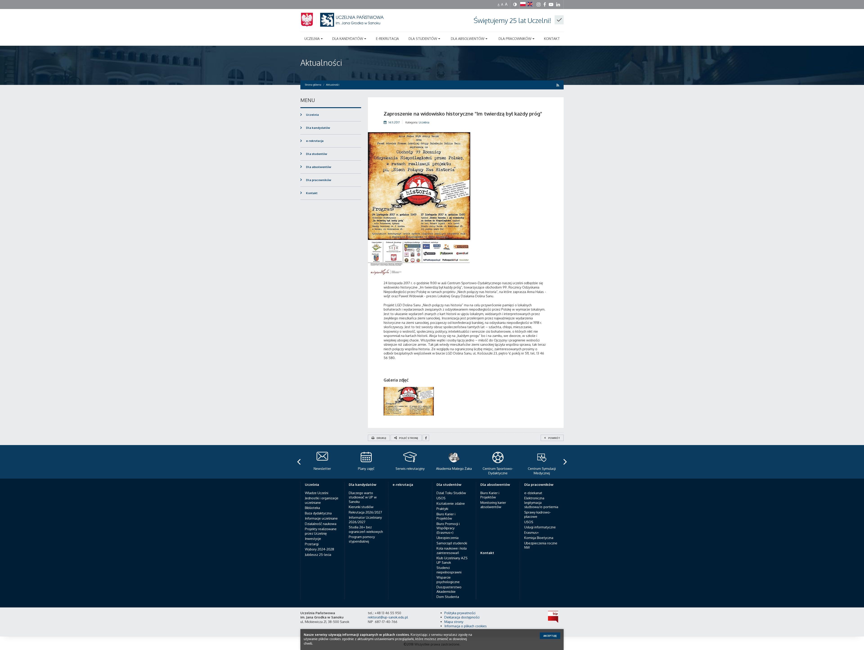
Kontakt (311, 193)
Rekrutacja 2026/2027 (365, 512)
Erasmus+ (531, 532)
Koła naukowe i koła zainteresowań (451, 550)
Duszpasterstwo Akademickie (448, 589)
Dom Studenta (447, 597)
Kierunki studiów (361, 507)
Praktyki (442, 509)
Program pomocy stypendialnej (362, 539)
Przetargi (312, 544)
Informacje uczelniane (321, 518)
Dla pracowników (318, 180)
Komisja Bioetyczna (538, 538)
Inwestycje (313, 538)
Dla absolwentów (318, 167)
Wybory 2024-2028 (319, 549)
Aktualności (321, 62)
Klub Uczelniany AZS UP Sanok (452, 560)
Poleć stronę (408, 438)
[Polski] (523, 4)
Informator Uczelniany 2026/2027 (365, 519)
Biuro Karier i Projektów (445, 516)
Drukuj (381, 438)
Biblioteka (312, 508)
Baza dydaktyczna (318, 513)
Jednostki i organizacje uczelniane (321, 500)
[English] (530, 4)
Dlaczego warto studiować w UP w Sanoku (363, 497)
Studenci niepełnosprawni (448, 570)
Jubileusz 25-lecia (318, 554)
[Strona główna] (347, 25)
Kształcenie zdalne (450, 503)
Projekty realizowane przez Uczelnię (321, 531)
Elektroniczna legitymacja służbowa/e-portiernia (541, 502)
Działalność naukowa (320, 524)
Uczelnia (424, 122)
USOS (441, 498)
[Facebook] (426, 438)
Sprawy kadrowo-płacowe (537, 514)
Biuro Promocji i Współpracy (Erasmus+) (448, 528)
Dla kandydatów (318, 128)
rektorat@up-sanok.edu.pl (388, 617)
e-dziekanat (533, 493)
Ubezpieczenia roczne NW (540, 545)
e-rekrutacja (315, 141)
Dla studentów (316, 154)
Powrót (554, 438)
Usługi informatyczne (540, 527)
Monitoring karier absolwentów (493, 504)
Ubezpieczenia (447, 538)
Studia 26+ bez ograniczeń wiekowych (366, 529)
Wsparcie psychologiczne (448, 579)
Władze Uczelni (316, 493)
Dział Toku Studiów (451, 493)
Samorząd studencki (451, 543)
